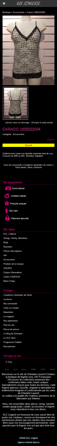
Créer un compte (11, 308)
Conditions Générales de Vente (17, 295)
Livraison (7, 299)
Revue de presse (11, 329)
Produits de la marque (13, 264)
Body (5, 242)
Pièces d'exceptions (12, 251)
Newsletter (8, 312)
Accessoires (18, 12)
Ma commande (10, 303)
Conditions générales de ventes (38, 165)
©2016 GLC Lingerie (28, 438)
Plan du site (8, 325)
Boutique (7, 12)
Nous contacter (35, 167)
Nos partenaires (10, 321)
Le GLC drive (9, 338)
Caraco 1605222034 (36, 12)
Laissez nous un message (17, 122)
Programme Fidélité (12, 342)
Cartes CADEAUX (11, 277)
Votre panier (20, 167)
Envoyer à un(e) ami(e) (42, 122)
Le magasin (8, 316)
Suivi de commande (13, 165)
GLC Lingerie (28, 3)
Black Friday (9, 281)
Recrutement (9, 346)
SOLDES (7, 268)
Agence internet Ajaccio (28, 442)
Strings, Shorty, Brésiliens (15, 238)
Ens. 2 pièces (9, 234)
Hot (5, 255)
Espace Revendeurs (12, 272)
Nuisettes (7, 247)
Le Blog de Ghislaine (12, 333)
